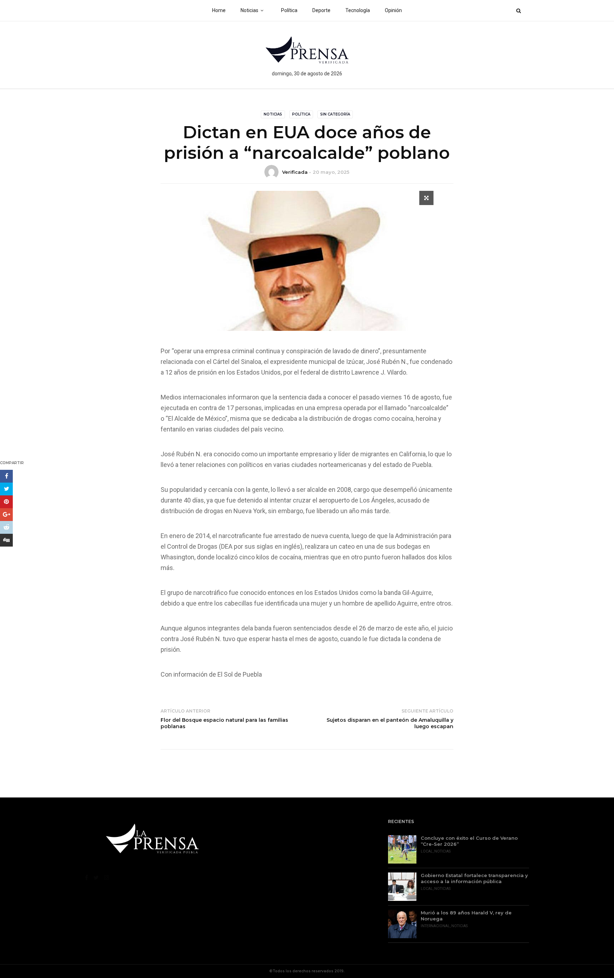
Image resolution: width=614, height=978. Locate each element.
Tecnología (357, 10)
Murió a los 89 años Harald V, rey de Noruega (466, 915)
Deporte (321, 10)
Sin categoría (335, 114)
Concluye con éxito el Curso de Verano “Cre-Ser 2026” (469, 841)
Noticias (249, 10)
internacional (435, 926)
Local (427, 851)
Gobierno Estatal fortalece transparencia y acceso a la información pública (474, 878)
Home (219, 10)
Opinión (393, 10)
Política (289, 10)
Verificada (295, 172)
